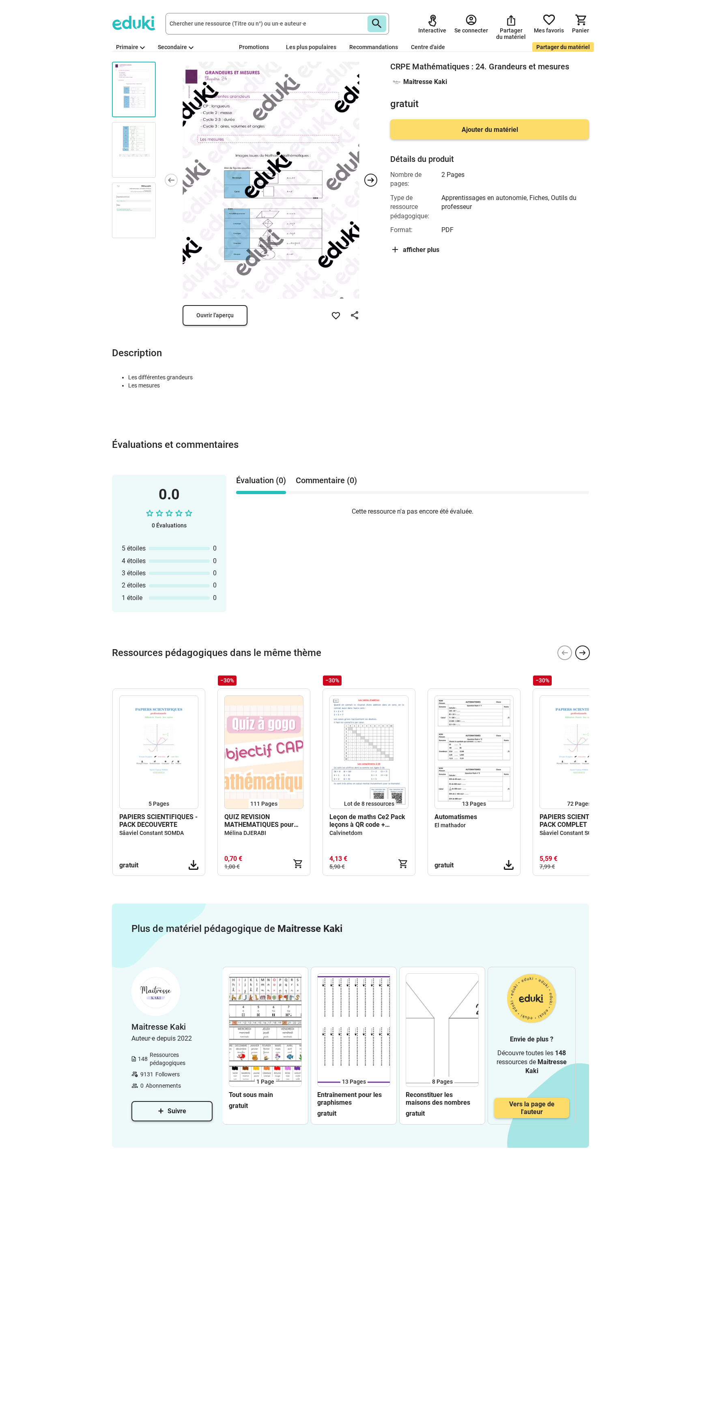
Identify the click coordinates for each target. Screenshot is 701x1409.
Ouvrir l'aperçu (215, 315)
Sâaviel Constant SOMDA (151, 833)
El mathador (450, 825)
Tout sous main (251, 1095)
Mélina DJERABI (245, 833)
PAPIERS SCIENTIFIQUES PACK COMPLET (577, 820)
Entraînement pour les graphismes (349, 1098)
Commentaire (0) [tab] (326, 480)
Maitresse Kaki (425, 82)
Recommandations (373, 47)
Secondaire (172, 47)
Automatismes (455, 817)
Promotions (254, 47)
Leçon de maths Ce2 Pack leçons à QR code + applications (367, 820)
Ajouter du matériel (490, 129)
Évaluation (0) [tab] (261, 480)
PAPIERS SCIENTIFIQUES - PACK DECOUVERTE (158, 820)
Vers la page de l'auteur (532, 1108)
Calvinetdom (345, 833)
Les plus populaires (311, 47)
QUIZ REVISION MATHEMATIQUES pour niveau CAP (259, 820)
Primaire (127, 47)
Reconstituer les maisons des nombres (438, 1098)
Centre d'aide (428, 47)
